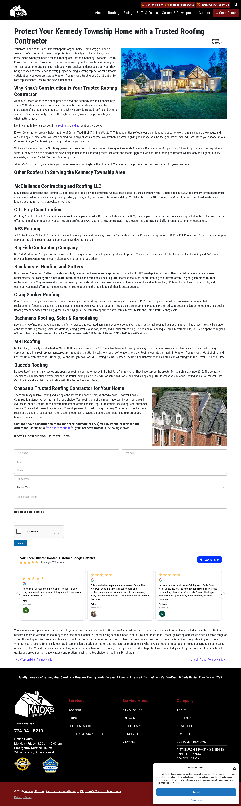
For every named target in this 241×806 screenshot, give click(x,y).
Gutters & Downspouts (178, 13)
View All (128, 741)
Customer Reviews (191, 741)
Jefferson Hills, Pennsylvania (34, 659)
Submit (20, 543)
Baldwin (129, 718)
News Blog (185, 726)
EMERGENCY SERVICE (215, 4)
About (99, 13)
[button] (234, 767)
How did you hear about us (30, 511)
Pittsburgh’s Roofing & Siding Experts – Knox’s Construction (200, 754)
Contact (204, 13)
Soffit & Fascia (147, 13)
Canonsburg (132, 710)
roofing (62, 125)
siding (75, 125)
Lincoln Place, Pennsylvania (207, 659)
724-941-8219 (154, 4)
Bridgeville (131, 734)
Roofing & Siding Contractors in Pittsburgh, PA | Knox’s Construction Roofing (73, 791)
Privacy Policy (196, 800)
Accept (196, 792)
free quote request (58, 428)
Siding (127, 13)
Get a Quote (227, 13)
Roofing (113, 13)
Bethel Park (132, 726)
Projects (184, 718)
